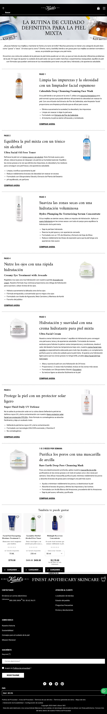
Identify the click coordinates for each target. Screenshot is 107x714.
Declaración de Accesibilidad (13, 703)
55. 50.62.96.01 (29, 600)
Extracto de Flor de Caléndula (66, 115)
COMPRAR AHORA (47, 124)
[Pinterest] (62, 684)
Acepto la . (18, 668)
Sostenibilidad (7, 630)
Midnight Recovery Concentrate (55, 537)
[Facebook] (51, 684)
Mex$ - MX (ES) (8, 693)
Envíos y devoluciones (64, 610)
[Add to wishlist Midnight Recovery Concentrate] (60, 517)
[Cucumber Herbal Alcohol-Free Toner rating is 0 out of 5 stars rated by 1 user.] (33, 547)
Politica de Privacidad (9, 700)
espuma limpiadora (88, 96)
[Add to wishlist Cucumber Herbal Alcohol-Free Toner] (39, 517)
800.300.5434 (15, 600)
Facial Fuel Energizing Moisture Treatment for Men (11, 537)
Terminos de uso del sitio (43, 700)
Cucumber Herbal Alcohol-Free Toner (33, 537)
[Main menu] (104, 8)
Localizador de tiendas (64, 596)
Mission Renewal (9, 640)
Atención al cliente (64, 590)
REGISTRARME (13, 675)
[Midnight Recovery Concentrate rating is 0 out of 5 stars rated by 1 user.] (55, 547)
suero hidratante (46, 221)
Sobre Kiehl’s (7, 620)
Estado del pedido (62, 600)
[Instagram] (56, 684)
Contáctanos (7, 590)
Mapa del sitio (81, 700)
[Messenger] (45, 684)
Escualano (77, 369)
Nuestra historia (8, 626)
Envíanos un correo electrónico (14, 596)
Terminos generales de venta (64, 700)
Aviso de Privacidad (26, 700)
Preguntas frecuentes (64, 605)
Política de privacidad (21, 668)
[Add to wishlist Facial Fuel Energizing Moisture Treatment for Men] (17, 517)
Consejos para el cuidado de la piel (15, 635)
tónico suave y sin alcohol (32, 157)
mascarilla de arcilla (88, 470)
